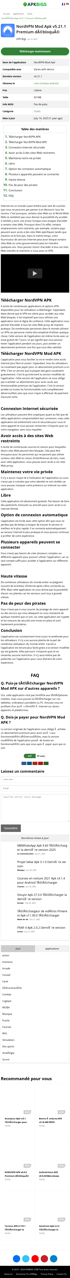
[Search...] (57, 2)
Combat (6, 994)
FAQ (11, 196)
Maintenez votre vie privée (25, 158)
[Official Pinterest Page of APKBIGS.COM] (44, 1258)
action (5, 955)
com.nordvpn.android (46, 83)
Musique (7, 1013)
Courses (6, 1026)
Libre (12, 163)
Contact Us (62, 1274)
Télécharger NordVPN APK (25, 136)
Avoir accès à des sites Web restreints (32, 153)
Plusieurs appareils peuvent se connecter (34, 174)
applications (18, 13)
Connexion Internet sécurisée (27, 147)
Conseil (6, 974)
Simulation (8, 1039)
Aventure (7, 961)
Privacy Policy (47, 1274)
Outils (29, 13)
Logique (6, 1000)
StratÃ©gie (8, 1052)
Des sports (8, 1046)
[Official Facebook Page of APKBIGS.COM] (16, 1258)
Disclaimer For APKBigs (26, 1274)
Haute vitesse (17, 179)
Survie (5, 1059)
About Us (8, 1274)
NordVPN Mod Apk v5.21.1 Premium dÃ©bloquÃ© (24, 18)
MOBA (6, 1007)
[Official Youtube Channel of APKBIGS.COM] (35, 1258)
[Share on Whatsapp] (46, 763)
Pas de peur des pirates (23, 185)
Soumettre (11, 828)
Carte (5, 981)
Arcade (6, 968)
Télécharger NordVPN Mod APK (28, 142)
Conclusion (15, 190)
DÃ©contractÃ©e (12, 987)
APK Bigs (21, 38)
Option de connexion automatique (30, 169)
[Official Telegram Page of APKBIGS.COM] (53, 1258)
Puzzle (5, 1020)
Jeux (18, 948)
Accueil (6, 13)
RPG (4, 1033)
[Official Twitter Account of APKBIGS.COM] (25, 1258)
